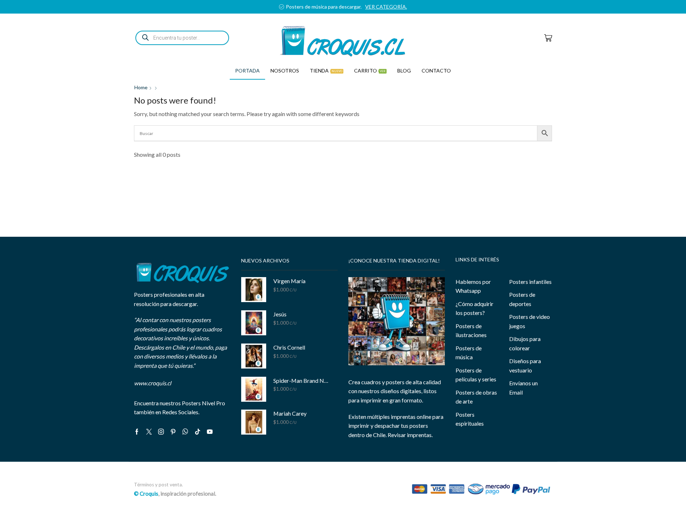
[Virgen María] (253, 289)
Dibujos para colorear (525, 343)
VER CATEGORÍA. (386, 7)
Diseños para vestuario (525, 365)
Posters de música (469, 353)
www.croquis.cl (152, 383)
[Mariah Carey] (253, 422)
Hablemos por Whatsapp (473, 286)
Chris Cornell (289, 347)
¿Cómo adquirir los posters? (474, 308)
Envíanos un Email (523, 388)
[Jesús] (253, 322)
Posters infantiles (530, 281)
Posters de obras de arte (476, 397)
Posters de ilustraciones (471, 330)
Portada (247, 70)
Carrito (370, 70)
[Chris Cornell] (253, 356)
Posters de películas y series (476, 375)
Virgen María (289, 280)
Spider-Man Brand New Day (301, 380)
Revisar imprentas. (410, 434)
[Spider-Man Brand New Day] (253, 389)
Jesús (280, 314)
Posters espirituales (470, 419)
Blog (404, 70)
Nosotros (284, 70)
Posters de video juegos (529, 321)
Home (141, 87)
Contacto (436, 70)
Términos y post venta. (158, 484)
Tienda (326, 70)
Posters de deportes (522, 299)
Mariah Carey (290, 413)
